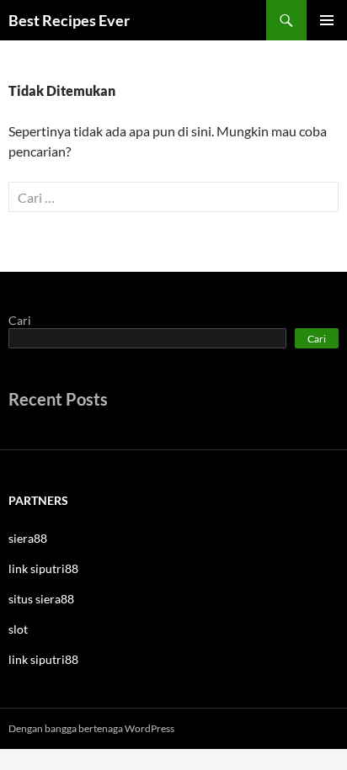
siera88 (27, 538)
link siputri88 (43, 568)
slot (18, 629)
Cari (19, 320)
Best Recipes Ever (69, 20)
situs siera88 (41, 599)
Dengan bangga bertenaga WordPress (91, 728)
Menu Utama (327, 20)
